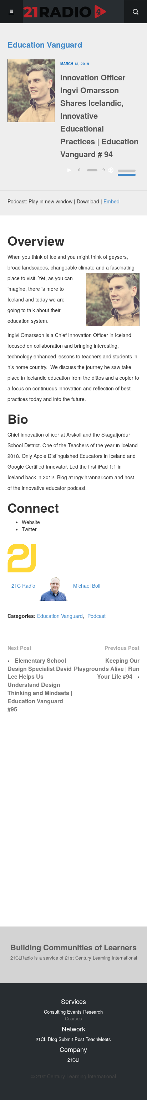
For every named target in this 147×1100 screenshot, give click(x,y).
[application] (100, 174)
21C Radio (23, 585)
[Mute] (110, 170)
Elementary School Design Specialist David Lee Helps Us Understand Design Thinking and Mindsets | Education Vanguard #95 (39, 684)
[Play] (69, 170)
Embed (111, 201)
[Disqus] (73, 825)
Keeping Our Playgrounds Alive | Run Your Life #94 (107, 668)
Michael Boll (86, 585)
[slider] (127, 171)
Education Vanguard (44, 44)
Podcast (96, 615)
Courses (73, 1018)
